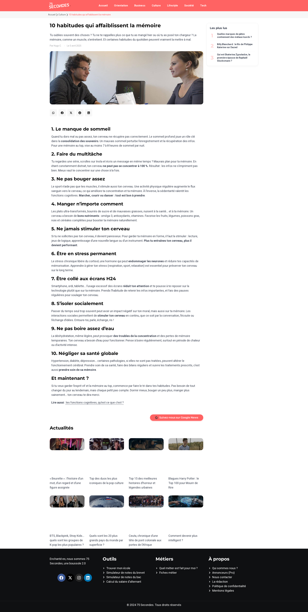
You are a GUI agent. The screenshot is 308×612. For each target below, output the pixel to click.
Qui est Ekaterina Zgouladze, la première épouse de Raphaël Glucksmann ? (233, 57)
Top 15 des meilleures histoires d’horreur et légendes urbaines (143, 483)
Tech (203, 5)
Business (139, 5)
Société (189, 5)
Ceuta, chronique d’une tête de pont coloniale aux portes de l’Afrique (145, 540)
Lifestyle (172, 5)
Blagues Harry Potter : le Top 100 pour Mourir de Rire (183, 483)
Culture (156, 5)
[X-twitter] (70, 578)
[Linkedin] (88, 578)
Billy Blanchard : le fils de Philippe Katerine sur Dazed (234, 46)
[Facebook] (61, 578)
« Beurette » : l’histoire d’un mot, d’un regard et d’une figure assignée (66, 483)
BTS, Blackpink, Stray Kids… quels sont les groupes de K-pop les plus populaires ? (67, 540)
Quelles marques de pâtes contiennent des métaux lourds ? (234, 35)
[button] (53, 112)
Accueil (103, 5)
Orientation (121, 5)
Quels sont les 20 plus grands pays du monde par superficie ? (106, 540)
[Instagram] (79, 578)
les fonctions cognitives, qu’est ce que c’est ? (94, 402)
